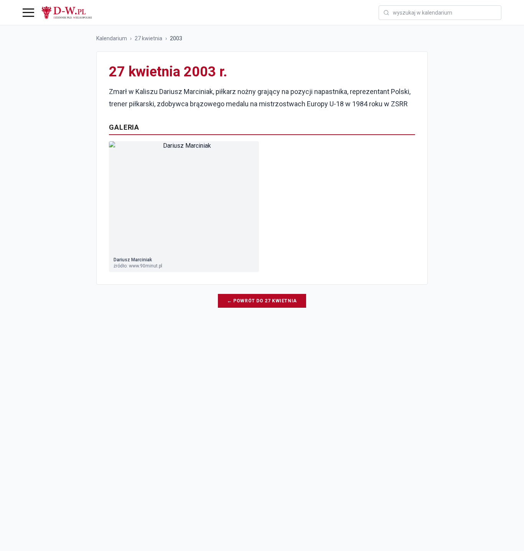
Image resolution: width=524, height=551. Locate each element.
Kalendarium (111, 38)
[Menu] (28, 12)
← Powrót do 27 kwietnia (262, 301)
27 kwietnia (148, 38)
